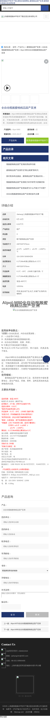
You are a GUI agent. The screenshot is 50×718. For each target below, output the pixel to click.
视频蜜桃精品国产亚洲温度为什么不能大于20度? (26, 188)
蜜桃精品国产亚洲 (33, 47)
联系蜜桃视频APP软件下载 (37, 141)
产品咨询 (13, 140)
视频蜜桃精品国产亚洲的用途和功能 (20, 164)
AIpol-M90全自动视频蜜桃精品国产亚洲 (26, 629)
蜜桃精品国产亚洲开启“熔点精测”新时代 (22, 170)
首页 (14, 47)
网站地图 (3, 717)
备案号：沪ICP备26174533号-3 (18, 709)
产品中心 (21, 47)
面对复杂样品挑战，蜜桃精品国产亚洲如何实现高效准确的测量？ (26, 176)
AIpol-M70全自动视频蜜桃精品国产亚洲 (26, 623)
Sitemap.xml (19, 712)
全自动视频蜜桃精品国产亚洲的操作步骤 (22, 194)
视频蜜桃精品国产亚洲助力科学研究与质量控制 (25, 182)
